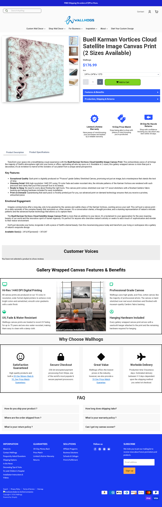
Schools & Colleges (70, 456)
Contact (140, 12)
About (103, 28)
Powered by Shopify (10, 497)
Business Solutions (70, 452)
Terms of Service (29, 489)
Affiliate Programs (70, 449)
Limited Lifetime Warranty (43, 456)
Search (5, 489)
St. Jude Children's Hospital (13, 471)
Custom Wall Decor (35, 28)
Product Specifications (39, 152)
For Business (75, 28)
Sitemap (40, 489)
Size (84, 70)
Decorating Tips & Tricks (12, 467)
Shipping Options (10, 460)
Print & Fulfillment (70, 460)
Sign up (129, 470)
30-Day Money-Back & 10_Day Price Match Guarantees (22, 379)
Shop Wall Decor (56, 28)
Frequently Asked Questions (14, 456)
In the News (8, 463)
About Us (7, 449)
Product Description (15, 152)
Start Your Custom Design (122, 28)
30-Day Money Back (41, 449)
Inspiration (91, 28)
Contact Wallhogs (10, 452)
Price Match (38, 452)
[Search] (6, 11)
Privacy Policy (15, 489)
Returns (36, 460)
